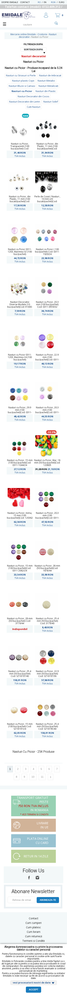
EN (47, 2)
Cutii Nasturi (33, 106)
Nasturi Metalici (46, 80)
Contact (25, 2)
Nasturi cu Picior (22, 91)
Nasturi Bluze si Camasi (22, 86)
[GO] (56, 23)
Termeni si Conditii (33, 940)
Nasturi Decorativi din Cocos (33, 96)
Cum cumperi (33, 923)
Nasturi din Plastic (46, 91)
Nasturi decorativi (33, 56)
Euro (61, 2)
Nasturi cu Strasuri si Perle (21, 75)
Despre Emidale (9, 2)
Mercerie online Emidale (23, 34)
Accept (33, 989)
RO (39, 2)
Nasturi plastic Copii (23, 80)
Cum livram (33, 932)
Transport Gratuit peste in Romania (32, 806)
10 (32, 776)
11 (42, 776)
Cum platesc (33, 927)
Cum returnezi (33, 936)
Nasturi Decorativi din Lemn (24, 101)
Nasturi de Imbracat (50, 75)
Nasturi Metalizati (48, 86)
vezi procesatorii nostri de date (32, 982)
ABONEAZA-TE (48, 900)
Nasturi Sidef (50, 101)
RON (53, 2)
